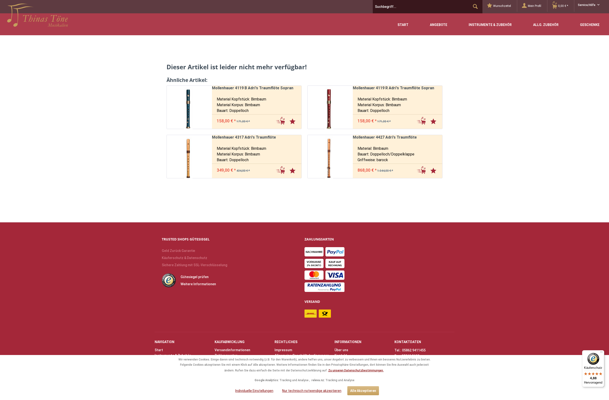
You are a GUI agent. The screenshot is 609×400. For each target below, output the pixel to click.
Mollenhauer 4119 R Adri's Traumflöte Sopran (393, 88)
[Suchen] (475, 6)
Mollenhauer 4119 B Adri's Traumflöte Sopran (252, 88)
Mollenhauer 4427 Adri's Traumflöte (385, 137)
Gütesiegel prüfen (195, 277)
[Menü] (601, 353)
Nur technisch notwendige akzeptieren (311, 391)
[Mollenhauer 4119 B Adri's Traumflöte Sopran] (187, 107)
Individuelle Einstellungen (254, 391)
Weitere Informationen (198, 284)
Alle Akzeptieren (363, 391)
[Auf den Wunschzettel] (293, 120)
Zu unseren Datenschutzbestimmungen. (356, 370)
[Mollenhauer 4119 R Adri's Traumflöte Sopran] (328, 107)
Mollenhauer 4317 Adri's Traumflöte (244, 137)
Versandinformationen (232, 350)
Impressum (283, 350)
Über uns (341, 350)
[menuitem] (502, 6)
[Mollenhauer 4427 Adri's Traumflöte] (328, 156)
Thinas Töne (37, 17)
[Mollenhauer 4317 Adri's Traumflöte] (187, 156)
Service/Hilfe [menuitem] (587, 5)
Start (159, 350)
